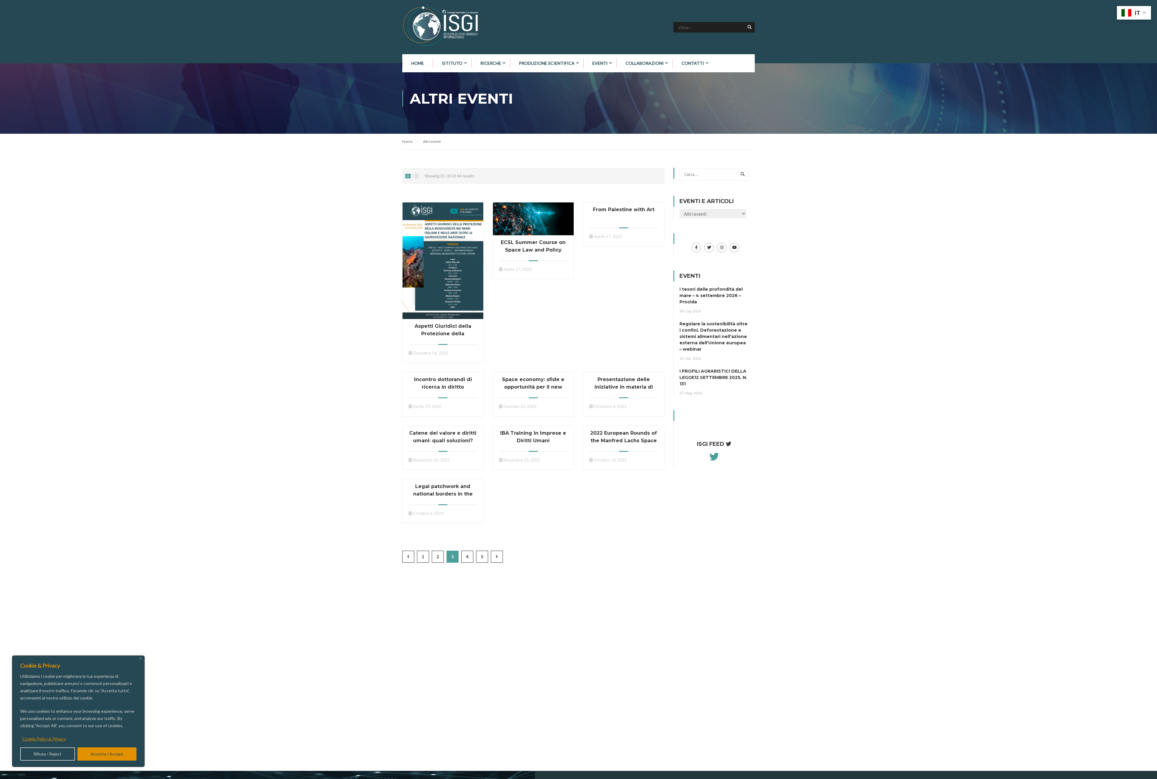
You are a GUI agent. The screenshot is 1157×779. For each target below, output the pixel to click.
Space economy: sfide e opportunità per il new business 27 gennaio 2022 (533, 387)
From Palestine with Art (623, 209)
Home (417, 63)
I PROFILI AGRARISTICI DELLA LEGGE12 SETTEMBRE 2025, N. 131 (713, 377)
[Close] (140, 658)
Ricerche (490, 63)
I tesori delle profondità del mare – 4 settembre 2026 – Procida (711, 295)
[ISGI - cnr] (441, 26)
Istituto (452, 63)
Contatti (693, 63)
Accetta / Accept (107, 753)
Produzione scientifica (547, 63)
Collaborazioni (645, 63)
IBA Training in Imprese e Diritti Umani (533, 436)
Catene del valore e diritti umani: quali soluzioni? (442, 436)
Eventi (600, 63)
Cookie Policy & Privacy (44, 738)
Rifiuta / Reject (47, 753)
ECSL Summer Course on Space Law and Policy (533, 246)
